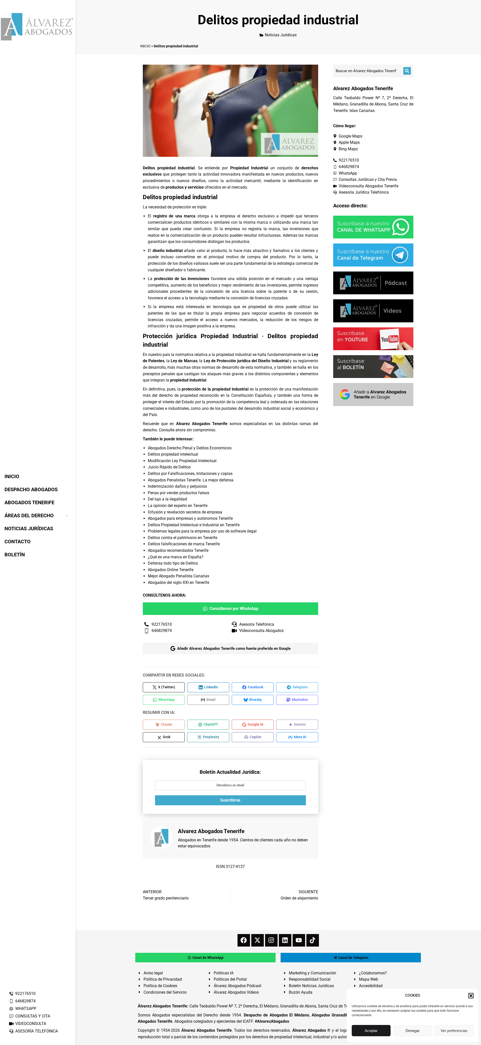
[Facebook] (243, 940)
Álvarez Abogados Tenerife (206, 1030)
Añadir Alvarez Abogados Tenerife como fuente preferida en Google (234, 648)
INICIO (145, 46)
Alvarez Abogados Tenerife (201, 423)
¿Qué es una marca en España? (175, 557)
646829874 (25, 1001)
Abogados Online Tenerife (170, 569)
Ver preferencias (454, 1030)
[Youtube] (299, 940)
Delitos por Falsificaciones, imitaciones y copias (190, 473)
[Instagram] (271, 940)
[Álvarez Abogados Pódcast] (373, 283)
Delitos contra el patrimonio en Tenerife (182, 537)
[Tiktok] (312, 940)
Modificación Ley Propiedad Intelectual (182, 460)
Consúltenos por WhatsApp (233, 608)
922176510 (25, 993)
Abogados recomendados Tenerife (178, 550)
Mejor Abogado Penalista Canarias (178, 576)
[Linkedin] (285, 940)
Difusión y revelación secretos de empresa (185, 512)
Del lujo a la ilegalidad (167, 499)
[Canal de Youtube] (373, 338)
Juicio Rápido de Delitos (169, 467)
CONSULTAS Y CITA (32, 1016)
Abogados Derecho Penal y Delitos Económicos (189, 448)
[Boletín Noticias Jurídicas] (373, 366)
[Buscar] (407, 71)
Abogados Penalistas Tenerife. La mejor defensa (190, 480)
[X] (257, 940)
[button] (470, 995)
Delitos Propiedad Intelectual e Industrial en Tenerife (193, 524)
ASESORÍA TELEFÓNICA (36, 1031)
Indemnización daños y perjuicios (177, 486)
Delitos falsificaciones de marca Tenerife (184, 544)
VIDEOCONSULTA (30, 1023)
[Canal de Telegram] (373, 254)
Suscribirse (230, 800)
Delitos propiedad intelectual (173, 454)
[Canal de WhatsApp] (373, 227)
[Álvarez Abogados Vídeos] (373, 310)
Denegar (413, 1030)
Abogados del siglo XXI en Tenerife (178, 582)
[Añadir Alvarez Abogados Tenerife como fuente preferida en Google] (373, 394)
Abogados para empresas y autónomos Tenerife (190, 518)
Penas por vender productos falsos (178, 492)
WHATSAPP (25, 1008)
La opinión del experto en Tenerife (177, 505)
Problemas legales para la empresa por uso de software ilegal (202, 531)
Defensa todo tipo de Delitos (173, 563)
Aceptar (371, 1030)
